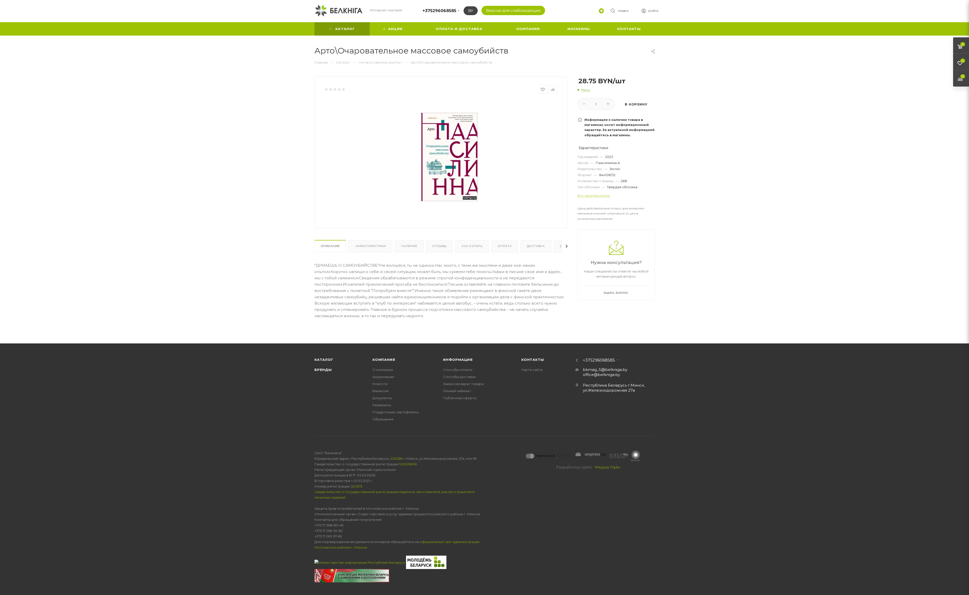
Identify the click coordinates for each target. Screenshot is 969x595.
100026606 (408, 464)
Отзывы (439, 246)
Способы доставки (459, 377)
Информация (458, 360)
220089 (396, 458)
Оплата (505, 246)
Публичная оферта (459, 398)
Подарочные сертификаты (395, 412)
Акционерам (383, 377)
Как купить (472, 246)
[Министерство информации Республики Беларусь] (360, 562)
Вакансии (380, 391)
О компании (382, 370)
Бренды (323, 370)
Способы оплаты (457, 370)
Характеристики (370, 246)
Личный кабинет (457, 391)
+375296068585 (439, 10)
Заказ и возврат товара (463, 384)
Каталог (323, 360)
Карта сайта (531, 370)
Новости (380, 384)
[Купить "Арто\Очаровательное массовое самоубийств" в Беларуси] (449, 157)
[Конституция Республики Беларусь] (352, 575)
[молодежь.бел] (426, 562)
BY (470, 10)
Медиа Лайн (607, 467)
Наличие (409, 246)
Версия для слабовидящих (513, 10)
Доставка (536, 246)
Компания (383, 360)
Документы (382, 398)
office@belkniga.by (601, 374)
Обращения (382, 419)
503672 (357, 486)
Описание (330, 246)
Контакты (532, 360)
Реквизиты (381, 405)
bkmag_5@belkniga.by (605, 369)
